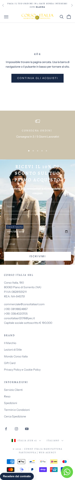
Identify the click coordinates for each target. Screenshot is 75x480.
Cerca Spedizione (15, 416)
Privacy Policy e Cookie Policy (22, 369)
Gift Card (9, 363)
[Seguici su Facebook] (6, 429)
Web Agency (47, 452)
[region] (37, 131)
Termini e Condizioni (17, 410)
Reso (7, 396)
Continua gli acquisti (37, 78)
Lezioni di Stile (13, 349)
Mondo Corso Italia (16, 356)
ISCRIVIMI (37, 256)
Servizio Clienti (13, 390)
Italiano (53, 440)
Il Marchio (10, 343)
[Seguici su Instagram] (16, 429)
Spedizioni (10, 403)
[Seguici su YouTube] (27, 429)
